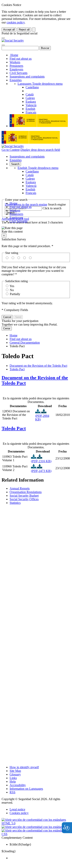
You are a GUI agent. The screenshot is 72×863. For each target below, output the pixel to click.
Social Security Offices (24, 499)
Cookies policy (19, 813)
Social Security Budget (24, 495)
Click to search (52, 208)
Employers (16, 69)
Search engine (57, 204)
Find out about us (21, 58)
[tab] (36, 380)
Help (13, 781)
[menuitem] (40, 858)
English (38, 168)
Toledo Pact (17, 369)
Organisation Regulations (26, 492)
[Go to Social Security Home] (13, 40)
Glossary (15, 774)
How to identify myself (24, 767)
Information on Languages (26, 788)
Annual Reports (20, 488)
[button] (36, 229)
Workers (15, 62)
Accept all (9, 29)
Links (13, 778)
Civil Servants (18, 73)
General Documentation (25, 342)
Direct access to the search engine (26, 204)
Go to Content (11, 149)
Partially (15, 294)
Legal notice (17, 809)
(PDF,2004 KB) (42, 417)
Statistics (15, 502)
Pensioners (16, 65)
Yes (12, 286)
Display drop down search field (40, 149)
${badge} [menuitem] (20, 844)
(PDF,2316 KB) (41, 461)
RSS (12, 792)
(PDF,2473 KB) (41, 471)
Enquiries (16, 80)
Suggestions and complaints (27, 76)
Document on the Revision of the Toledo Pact (38, 365)
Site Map (15, 770)
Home (14, 55)
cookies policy (16, 22)
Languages (40, 83)
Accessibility (18, 785)
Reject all (24, 29)
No (12, 290)
